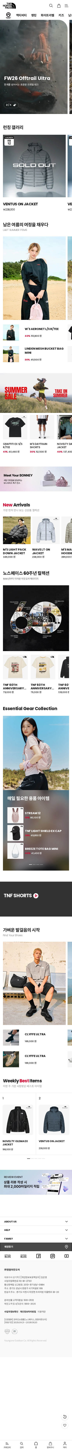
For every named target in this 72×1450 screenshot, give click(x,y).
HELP (7, 1230)
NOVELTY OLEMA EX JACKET (15, 1142)
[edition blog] (23, 1255)
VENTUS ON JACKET (52, 1141)
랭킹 (34, 15)
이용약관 (42, 1311)
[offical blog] (7, 1255)
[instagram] (52, 1255)
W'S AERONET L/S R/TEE (42, 329)
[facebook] (38, 1255)
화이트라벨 (47, 15)
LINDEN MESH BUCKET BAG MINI (44, 351)
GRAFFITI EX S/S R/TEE (12, 445)
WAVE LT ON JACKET (41, 551)
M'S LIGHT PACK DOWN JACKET (14, 551)
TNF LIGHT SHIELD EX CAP (43, 831)
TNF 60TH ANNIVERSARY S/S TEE (13, 686)
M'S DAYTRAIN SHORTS (38, 445)
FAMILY (8, 1238)
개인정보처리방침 (28, 1311)
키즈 (61, 15)
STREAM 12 (32, 813)
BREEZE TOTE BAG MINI (41, 849)
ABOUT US (10, 1221)
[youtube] (66, 1255)
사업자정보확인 (11, 1311)
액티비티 (21, 15)
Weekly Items (22, 1081)
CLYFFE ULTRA (35, 1034)
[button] (30, 864)
